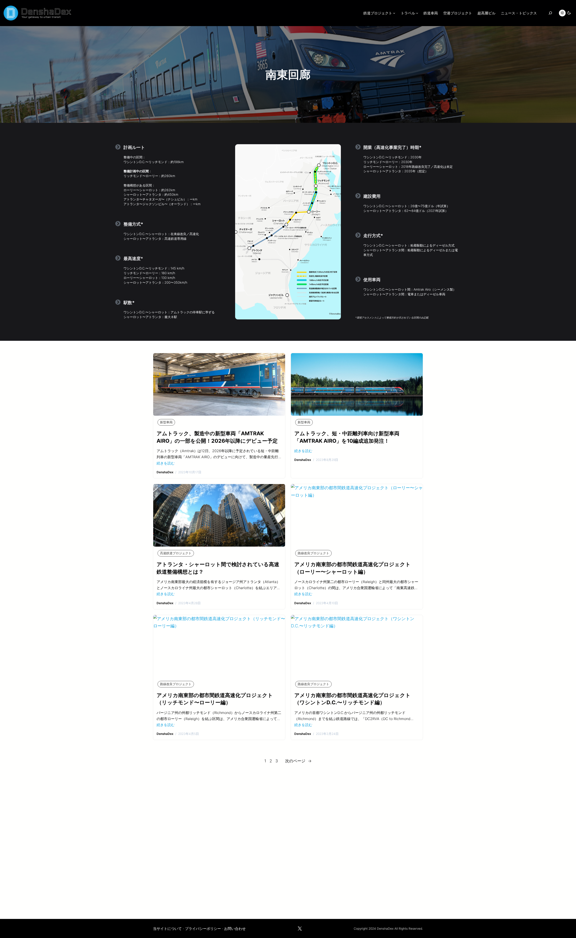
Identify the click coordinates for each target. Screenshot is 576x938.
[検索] (550, 13)
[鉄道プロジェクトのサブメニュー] (394, 13)
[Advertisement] (288, 839)
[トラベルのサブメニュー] (417, 13)
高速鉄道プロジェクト (175, 553)
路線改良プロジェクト (313, 553)
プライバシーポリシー (203, 928)
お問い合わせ (235, 928)
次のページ (298, 760)
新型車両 (166, 422)
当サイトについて (167, 928)
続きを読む (166, 463)
